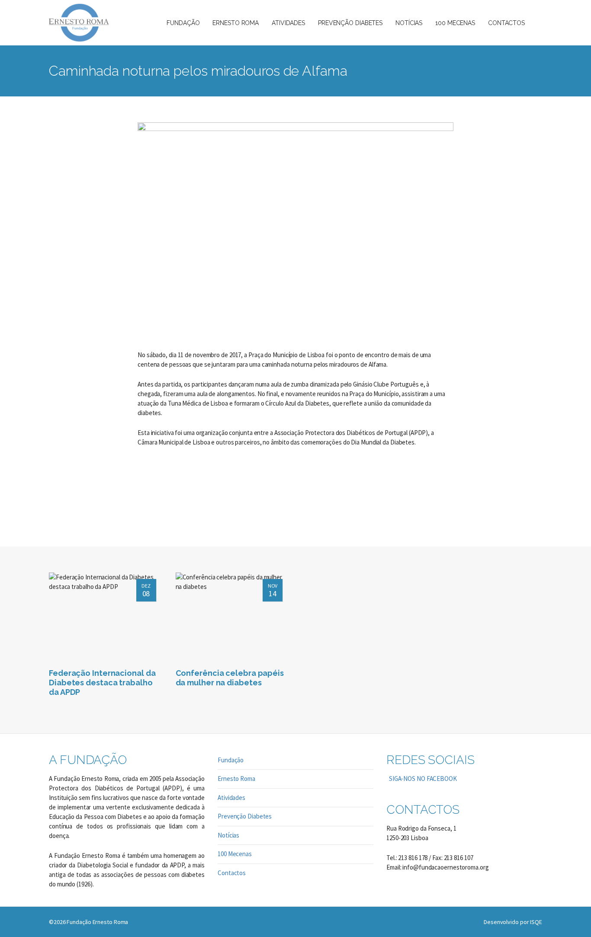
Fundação (231, 760)
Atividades (231, 797)
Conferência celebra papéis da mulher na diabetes (230, 677)
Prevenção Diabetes (245, 816)
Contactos (232, 873)
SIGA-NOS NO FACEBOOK (421, 778)
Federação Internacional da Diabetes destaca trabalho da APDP (102, 682)
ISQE (536, 922)
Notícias (228, 835)
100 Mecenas (235, 854)
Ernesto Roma (236, 778)
